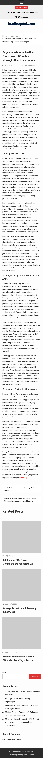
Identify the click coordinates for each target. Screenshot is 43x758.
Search (5, 672)
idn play (24, 478)
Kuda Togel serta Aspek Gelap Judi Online (19, 489)
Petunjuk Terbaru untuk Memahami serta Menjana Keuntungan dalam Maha (20, 499)
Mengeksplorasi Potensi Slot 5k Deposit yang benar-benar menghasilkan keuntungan (22, 722)
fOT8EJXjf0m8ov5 (29, 65)
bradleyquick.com (21, 23)
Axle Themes (29, 755)
